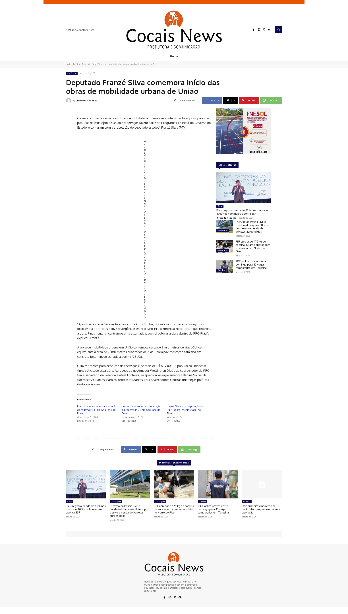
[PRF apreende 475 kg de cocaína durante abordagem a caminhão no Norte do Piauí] (224, 246)
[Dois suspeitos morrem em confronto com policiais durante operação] (262, 484)
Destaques (223, 230)
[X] (263, 29)
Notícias (246, 501)
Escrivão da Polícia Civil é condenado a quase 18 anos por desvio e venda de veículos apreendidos (252, 226)
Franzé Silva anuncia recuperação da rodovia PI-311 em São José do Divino (97, 410)
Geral (220, 206)
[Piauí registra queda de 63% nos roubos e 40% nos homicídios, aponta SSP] (243, 187)
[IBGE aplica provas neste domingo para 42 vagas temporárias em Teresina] (224, 266)
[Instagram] (258, 29)
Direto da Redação (86, 100)
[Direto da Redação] (69, 100)
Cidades (221, 270)
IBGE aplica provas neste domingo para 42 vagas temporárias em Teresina (251, 265)
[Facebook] (253, 29)
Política (76, 64)
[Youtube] (269, 29)
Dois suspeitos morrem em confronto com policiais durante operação (261, 509)
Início (68, 64)
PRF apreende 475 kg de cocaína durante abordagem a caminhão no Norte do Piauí (253, 246)
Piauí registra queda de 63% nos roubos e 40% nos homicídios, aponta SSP (242, 212)
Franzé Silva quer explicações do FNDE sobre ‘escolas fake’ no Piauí (186, 410)
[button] (278, 29)
